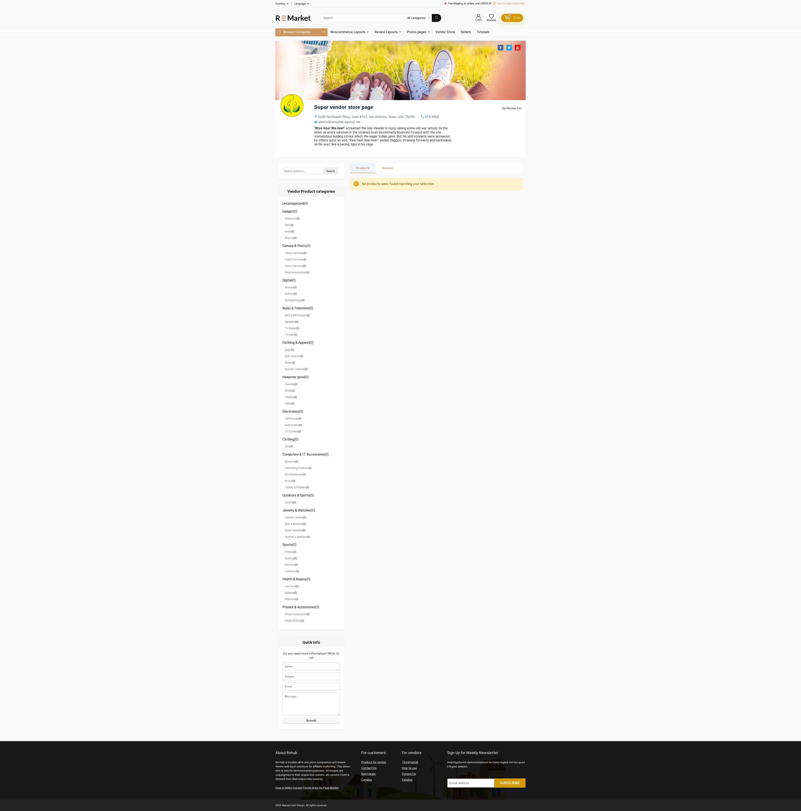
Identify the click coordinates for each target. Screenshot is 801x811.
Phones (289, 238)
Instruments (292, 425)
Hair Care (290, 586)
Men (287, 446)
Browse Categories (296, 32)
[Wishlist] (491, 17)
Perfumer (290, 599)
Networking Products (297, 468)
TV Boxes (290, 328)
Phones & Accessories (298, 607)
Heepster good (293, 377)
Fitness (289, 551)
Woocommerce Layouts (347, 32)
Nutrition (290, 564)
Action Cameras (294, 253)
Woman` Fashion (295, 369)
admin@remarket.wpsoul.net (339, 122)
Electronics (290, 411)
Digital (287, 280)
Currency (280, 3)
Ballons (289, 293)
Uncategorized (293, 203)
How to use (409, 768)
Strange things (293, 300)
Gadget (287, 211)
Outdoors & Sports (296, 495)
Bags (288, 349)
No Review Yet (511, 108)
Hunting (289, 558)
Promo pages (416, 32)
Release (289, 397)
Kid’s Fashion (292, 356)
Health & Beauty (294, 579)
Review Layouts (386, 32)
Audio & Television (295, 308)
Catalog (366, 779)
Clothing (288, 439)
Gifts (287, 225)
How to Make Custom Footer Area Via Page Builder (307, 787)
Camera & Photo (294, 246)
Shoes (288, 362)
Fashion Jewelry (294, 517)
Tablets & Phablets (295, 487)
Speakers (290, 321)
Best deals (368, 774)
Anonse (289, 287)
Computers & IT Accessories (303, 454)
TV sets (289, 334)
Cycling (289, 502)
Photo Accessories (295, 272)
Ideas (288, 231)
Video (288, 403)
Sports (287, 545)
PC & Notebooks (294, 474)
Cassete (289, 384)
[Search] (436, 18)
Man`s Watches (294, 524)
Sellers (466, 32)
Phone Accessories (296, 614)
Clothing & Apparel (296, 343)
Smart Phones (293, 620)
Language (300, 3)
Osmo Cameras (294, 265)
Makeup (289, 592)
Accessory (291, 218)
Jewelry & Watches (296, 510)
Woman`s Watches (296, 536)
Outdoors (290, 571)
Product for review (373, 762)
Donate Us (409, 774)
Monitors (290, 461)
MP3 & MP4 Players (296, 315)
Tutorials (482, 32)
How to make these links (511, 3)
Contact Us (369, 768)
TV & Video (291, 431)
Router (288, 481)
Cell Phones (291, 418)
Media (288, 390)
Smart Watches (293, 530)
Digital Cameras (294, 259)
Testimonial (410, 762)
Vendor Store (445, 32)
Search (330, 171)
